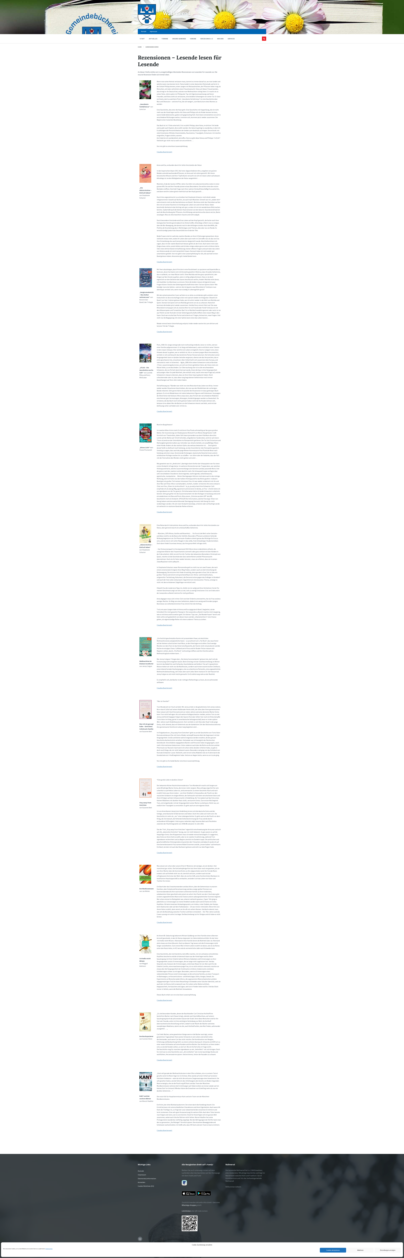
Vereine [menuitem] (193, 39)
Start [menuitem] (142, 39)
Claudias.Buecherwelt (164, 152)
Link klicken (186, 1211)
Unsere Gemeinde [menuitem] (179, 39)
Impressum (142, 1175)
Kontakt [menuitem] (143, 31)
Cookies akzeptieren (333, 1250)
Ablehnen (360, 1250)
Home (140, 47)
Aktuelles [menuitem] (153, 39)
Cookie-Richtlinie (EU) (146, 1186)
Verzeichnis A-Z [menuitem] (206, 39)
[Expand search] (264, 39)
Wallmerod (177, 13)
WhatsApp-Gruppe (189, 1205)
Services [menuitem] (231, 39)
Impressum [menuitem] (153, 31)
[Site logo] (147, 24)
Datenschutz (48, 1248)
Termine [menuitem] (164, 39)
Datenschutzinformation (147, 1178)
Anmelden (141, 1182)
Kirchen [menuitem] (220, 39)
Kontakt (141, 1171)
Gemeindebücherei (152, 47)
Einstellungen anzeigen (387, 1250)
